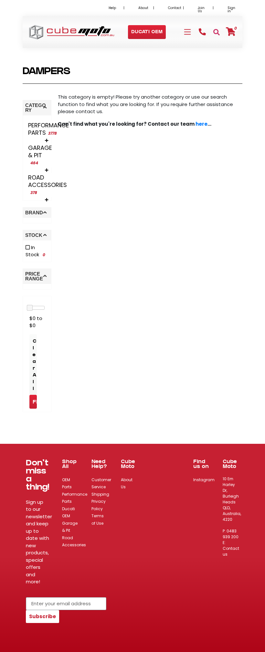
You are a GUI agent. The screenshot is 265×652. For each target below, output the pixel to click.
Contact (174, 7)
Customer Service (101, 483)
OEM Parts (67, 483)
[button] (147, 32)
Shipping (100, 494)
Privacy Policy (98, 505)
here (201, 124)
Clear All (35, 365)
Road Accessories (74, 541)
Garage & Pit (70, 527)
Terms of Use (97, 519)
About (143, 7)
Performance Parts (74, 497)
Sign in (231, 9)
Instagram (204, 479)
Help (112, 7)
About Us (126, 483)
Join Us (201, 9)
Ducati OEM (68, 512)
